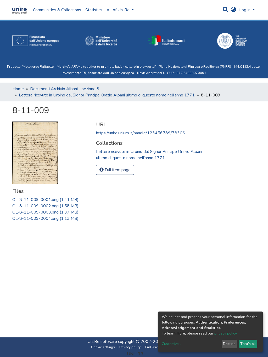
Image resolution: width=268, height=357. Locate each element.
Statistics (93, 10)
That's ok (248, 343)
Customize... (171, 343)
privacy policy (225, 333)
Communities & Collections (57, 10)
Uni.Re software (102, 341)
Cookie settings (103, 347)
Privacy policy (130, 347)
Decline (229, 343)
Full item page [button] (117, 170)
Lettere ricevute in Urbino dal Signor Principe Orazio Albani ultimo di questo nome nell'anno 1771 (107, 95)
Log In (245, 10)
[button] (233, 10)
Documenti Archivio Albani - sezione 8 (64, 89)
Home (18, 89)
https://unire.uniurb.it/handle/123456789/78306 (140, 133)
